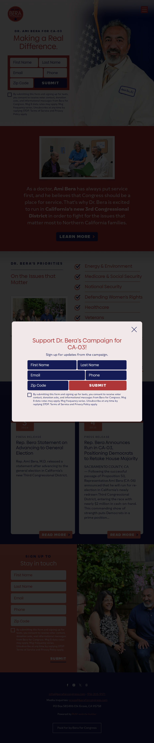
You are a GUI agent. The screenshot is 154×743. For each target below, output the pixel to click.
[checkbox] (29, 395)
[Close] (134, 329)
